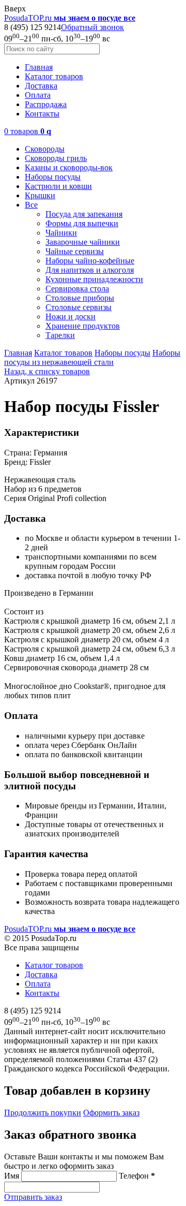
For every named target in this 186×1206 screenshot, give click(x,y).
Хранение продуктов (82, 325)
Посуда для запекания (83, 214)
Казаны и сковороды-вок (69, 167)
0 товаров (27, 131)
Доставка (41, 85)
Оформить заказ (111, 1112)
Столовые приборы (79, 297)
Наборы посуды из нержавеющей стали (92, 357)
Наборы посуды (53, 176)
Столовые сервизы (78, 307)
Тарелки (60, 335)
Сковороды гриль (56, 158)
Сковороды (45, 148)
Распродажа (46, 104)
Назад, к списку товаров (47, 371)
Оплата (38, 95)
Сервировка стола (77, 288)
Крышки (40, 195)
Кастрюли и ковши (58, 186)
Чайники (61, 232)
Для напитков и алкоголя (89, 270)
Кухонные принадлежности (94, 279)
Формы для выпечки (81, 223)
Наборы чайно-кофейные (89, 260)
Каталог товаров (54, 76)
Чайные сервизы (74, 251)
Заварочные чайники (82, 242)
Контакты (42, 113)
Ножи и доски (70, 316)
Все (31, 204)
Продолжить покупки (42, 1112)
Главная (39, 67)
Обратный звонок (92, 27)
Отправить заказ (33, 1197)
